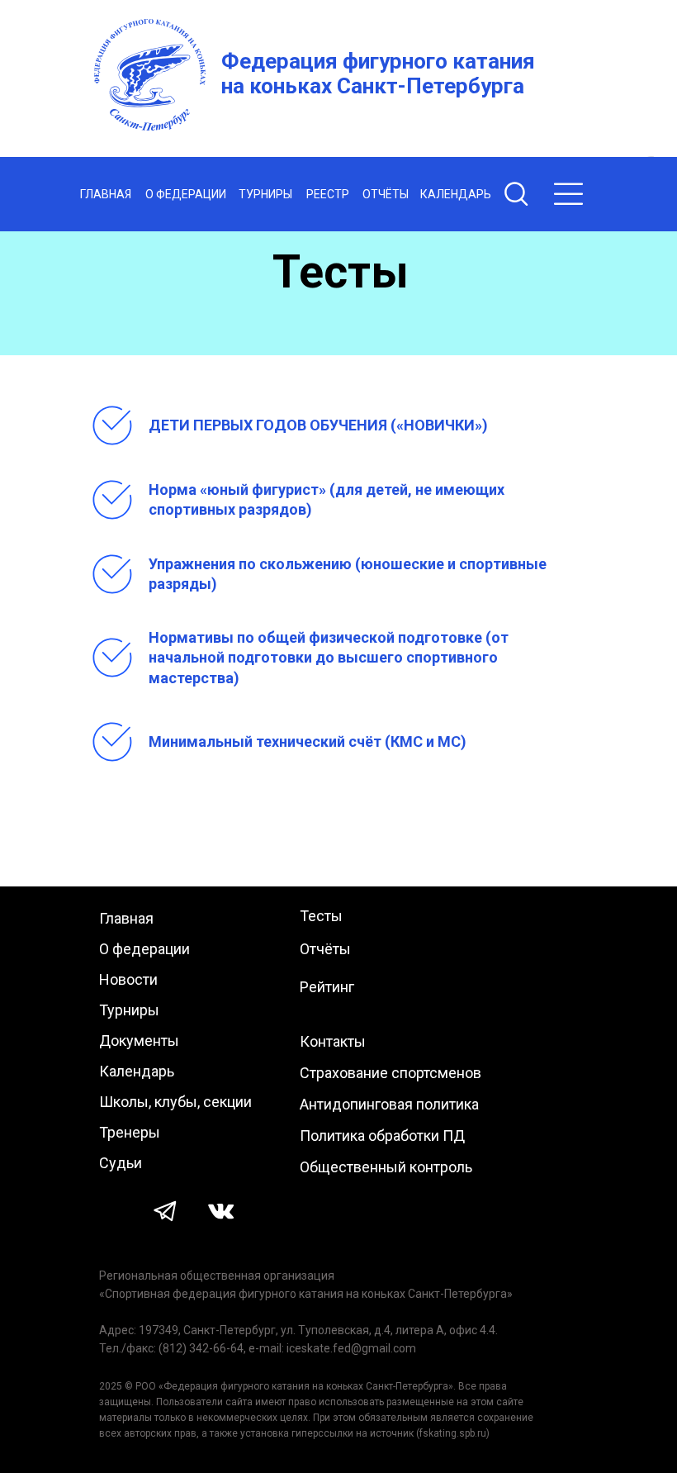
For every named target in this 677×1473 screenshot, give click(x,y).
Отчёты (325, 948)
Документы (139, 1040)
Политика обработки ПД (382, 1135)
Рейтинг (327, 986)
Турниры (129, 1010)
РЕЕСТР (327, 194)
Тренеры (129, 1132)
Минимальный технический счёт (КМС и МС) (307, 741)
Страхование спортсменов (390, 1072)
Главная (126, 918)
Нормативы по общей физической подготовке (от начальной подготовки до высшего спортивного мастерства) (329, 658)
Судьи (120, 1162)
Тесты (321, 915)
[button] (568, 193)
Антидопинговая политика (389, 1104)
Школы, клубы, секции (175, 1101)
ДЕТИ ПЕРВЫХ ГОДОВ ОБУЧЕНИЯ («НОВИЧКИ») (318, 425)
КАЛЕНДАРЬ (455, 194)
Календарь (136, 1071)
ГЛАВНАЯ (105, 194)
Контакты (333, 1041)
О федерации (144, 948)
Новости (128, 979)
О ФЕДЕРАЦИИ (185, 194)
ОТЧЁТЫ (385, 194)
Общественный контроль (386, 1167)
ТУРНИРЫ (265, 194)
